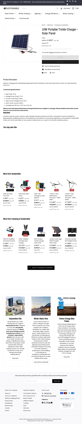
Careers (7, 408)
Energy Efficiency (51, 14)
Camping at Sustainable (61, 25)
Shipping (51, 52)
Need (4, 2)
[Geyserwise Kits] (15, 306)
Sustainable (16, 173)
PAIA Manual (8, 403)
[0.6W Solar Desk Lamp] (26, 193)
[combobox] (40, 8)
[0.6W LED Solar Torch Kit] (10, 193)
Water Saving (68, 14)
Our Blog (25, 403)
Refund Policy (9, 405)
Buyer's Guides (27, 398)
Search (7, 410)
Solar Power (9, 14)
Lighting (38, 14)
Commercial (24, 18)
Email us (15, 2)
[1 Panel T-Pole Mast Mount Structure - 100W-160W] (56, 195)
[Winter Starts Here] (41, 306)
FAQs (24, 405)
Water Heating (24, 14)
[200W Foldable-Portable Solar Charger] (26, 239)
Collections (50, 25)
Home (43, 25)
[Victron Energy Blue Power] (66, 306)
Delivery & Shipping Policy (12, 398)
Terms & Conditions (11, 396)
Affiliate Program (28, 401)
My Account (26, 410)
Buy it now (60, 62)
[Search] (57, 8)
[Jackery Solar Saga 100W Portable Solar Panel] (56, 239)
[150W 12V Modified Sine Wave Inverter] (10, 238)
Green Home (10, 18)
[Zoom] (21, 43)
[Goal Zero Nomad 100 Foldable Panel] (72, 238)
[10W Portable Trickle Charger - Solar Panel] (8, 149)
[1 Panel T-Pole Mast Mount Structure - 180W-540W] (72, 195)
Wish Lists (26, 408)
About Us (7, 393)
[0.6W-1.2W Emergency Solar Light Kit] (41, 194)
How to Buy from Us (29, 396)
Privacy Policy (9, 401)
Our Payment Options (29, 393)
